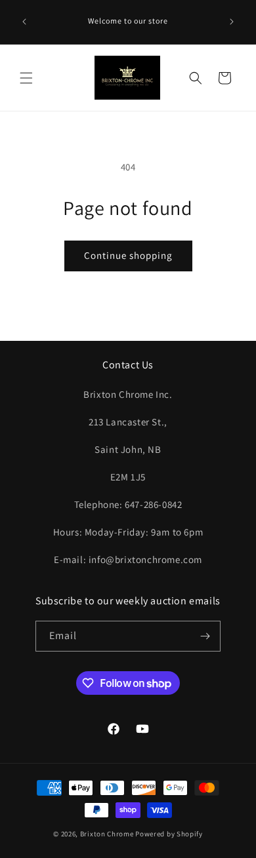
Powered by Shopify (169, 833)
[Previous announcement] (24, 21)
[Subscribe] (205, 636)
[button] (26, 78)
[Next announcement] (231, 21)
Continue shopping (128, 255)
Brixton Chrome (107, 833)
